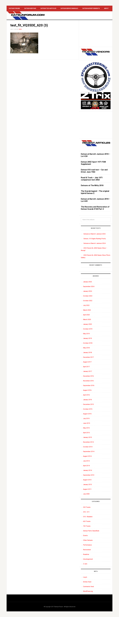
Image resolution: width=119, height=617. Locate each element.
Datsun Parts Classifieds (91, 531)
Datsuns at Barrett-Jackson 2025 (94, 234)
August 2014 (87, 456)
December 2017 (88, 357)
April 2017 (86, 367)
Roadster (86, 554)
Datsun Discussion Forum (26, 15)
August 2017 (87, 362)
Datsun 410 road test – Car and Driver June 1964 (94, 171)
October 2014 (87, 447)
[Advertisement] (96, 33)
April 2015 (86, 433)
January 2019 (87, 338)
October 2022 (87, 301)
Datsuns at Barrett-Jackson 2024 (94, 243)
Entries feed (87, 582)
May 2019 (86, 334)
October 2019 (87, 329)
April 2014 (86, 466)
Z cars (85, 564)
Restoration (87, 550)
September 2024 (88, 286)
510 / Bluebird (87, 517)
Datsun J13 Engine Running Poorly (94, 238)
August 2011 (87, 489)
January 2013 (87, 484)
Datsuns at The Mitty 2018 (92, 185)
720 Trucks (86, 526)
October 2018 (87, 343)
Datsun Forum (58, 606)
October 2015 (87, 409)
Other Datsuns (88, 540)
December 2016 (88, 376)
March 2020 (87, 319)
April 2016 (86, 395)
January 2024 (87, 291)
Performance (87, 545)
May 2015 (86, 428)
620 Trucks (86, 521)
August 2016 (87, 390)
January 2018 (87, 352)
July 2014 (86, 461)
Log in (85, 577)
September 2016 (88, 385)
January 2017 (87, 371)
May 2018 (86, 348)
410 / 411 (86, 512)
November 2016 (88, 381)
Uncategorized (88, 559)
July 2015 (86, 418)
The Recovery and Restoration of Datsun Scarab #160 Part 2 (95, 208)
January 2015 (87, 437)
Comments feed (88, 586)
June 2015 (86, 423)
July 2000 (86, 494)
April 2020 (86, 315)
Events (85, 535)
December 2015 (88, 404)
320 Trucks (86, 507)
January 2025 (87, 282)
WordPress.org (88, 591)
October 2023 (87, 296)
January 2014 (87, 470)
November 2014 (88, 442)
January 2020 (87, 324)
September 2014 (88, 451)
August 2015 (87, 414)
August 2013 (87, 480)
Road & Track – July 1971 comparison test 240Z (92, 178)
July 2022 (86, 305)
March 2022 (87, 310)
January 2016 (87, 400)
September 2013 (88, 475)
